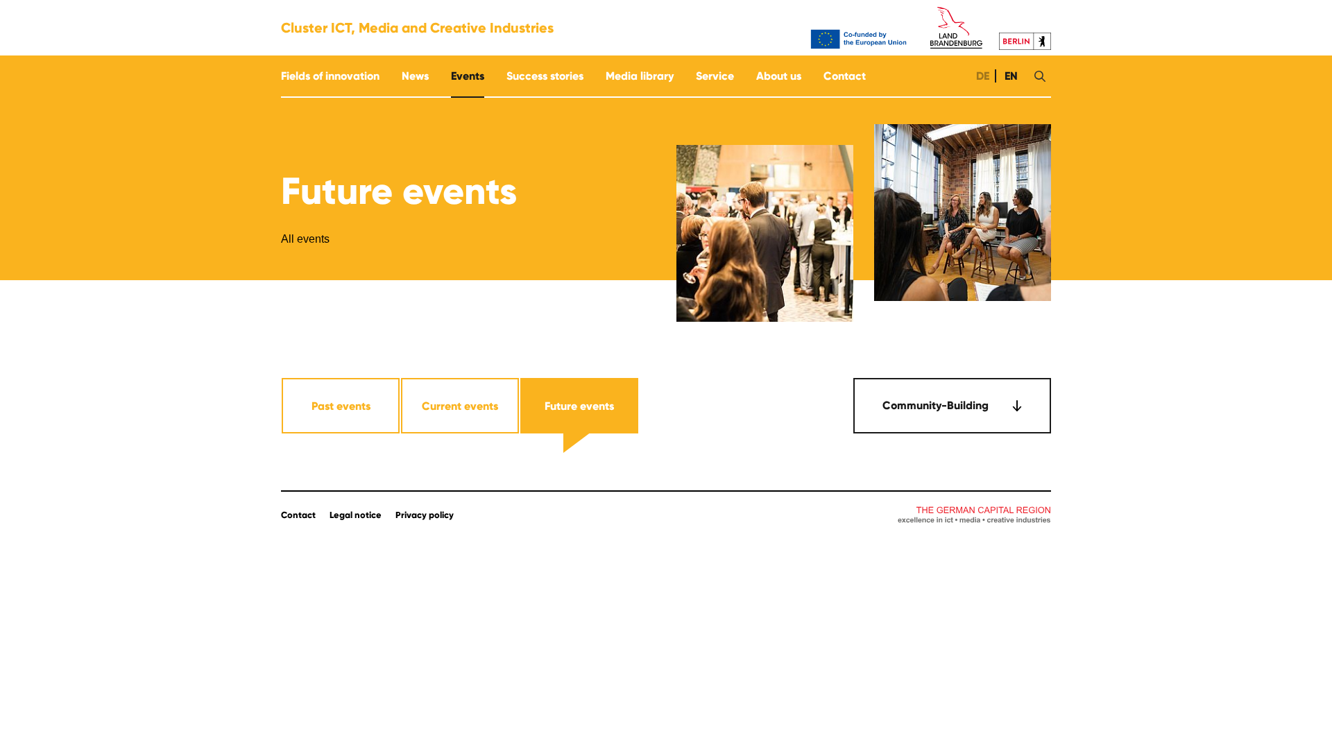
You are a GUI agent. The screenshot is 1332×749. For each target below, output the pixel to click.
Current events (460, 406)
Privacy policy (424, 515)
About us (778, 76)
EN (1010, 76)
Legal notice (356, 515)
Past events (340, 406)
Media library (640, 76)
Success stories (544, 76)
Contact (844, 76)
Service (715, 76)
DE (981, 76)
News (415, 76)
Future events (579, 406)
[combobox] (952, 405)
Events (467, 76)
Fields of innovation (330, 76)
